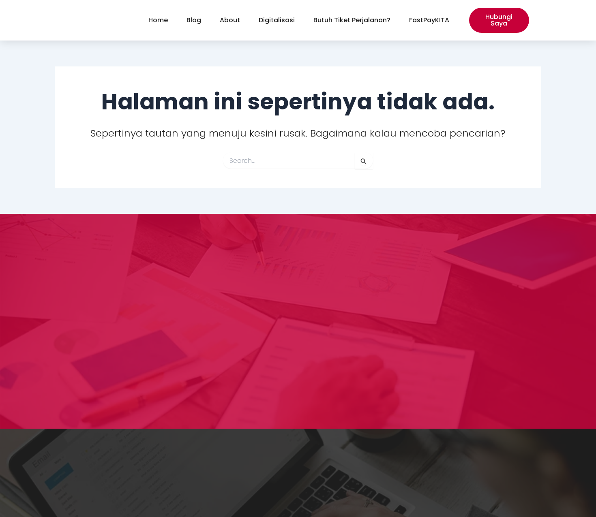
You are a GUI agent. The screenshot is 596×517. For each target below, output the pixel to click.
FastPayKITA (429, 20)
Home (158, 20)
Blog (194, 20)
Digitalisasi (277, 20)
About (230, 20)
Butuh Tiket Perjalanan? (351, 20)
